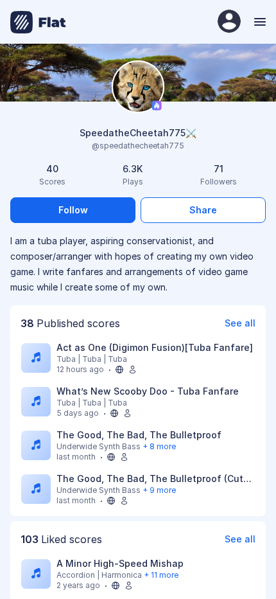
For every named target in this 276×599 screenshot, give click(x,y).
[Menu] (258, 22)
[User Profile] (229, 22)
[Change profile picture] (138, 87)
